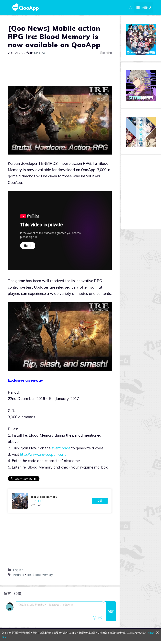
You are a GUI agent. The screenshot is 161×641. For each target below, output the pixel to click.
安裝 (99, 501)
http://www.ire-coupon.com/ (43, 454)
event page (60, 448)
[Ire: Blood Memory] (60, 501)
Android (18, 575)
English (18, 570)
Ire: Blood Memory (40, 575)
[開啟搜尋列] (130, 7)
